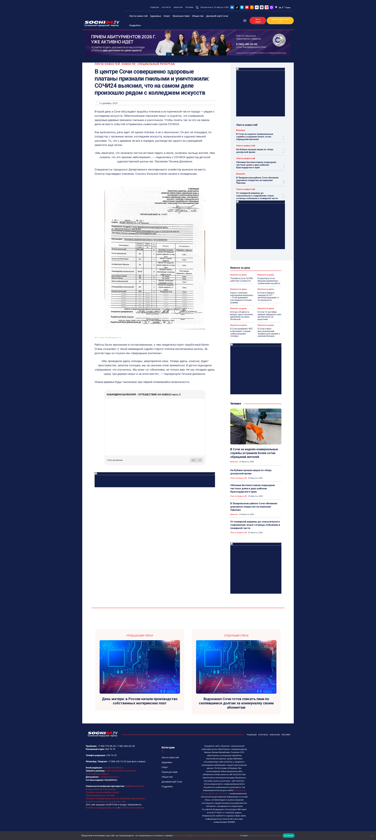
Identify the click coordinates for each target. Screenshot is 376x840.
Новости (129, 64)
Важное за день (238, 275)
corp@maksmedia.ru (109, 777)
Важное (240, 130)
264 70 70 (110, 749)
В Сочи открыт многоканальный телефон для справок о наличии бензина (269, 332)
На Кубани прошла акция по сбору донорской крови (254, 150)
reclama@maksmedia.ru (97, 773)
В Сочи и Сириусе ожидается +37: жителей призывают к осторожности (268, 296)
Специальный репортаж (156, 64)
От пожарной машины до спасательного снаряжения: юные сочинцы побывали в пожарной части (257, 196)
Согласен (288, 835)
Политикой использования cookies (264, 835)
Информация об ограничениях (101, 789)
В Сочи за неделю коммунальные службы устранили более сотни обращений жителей (254, 137)
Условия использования (132, 807)
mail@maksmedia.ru (134, 786)
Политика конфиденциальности (101, 807)
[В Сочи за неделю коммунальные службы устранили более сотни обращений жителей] (255, 426)
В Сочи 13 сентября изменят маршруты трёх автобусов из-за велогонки (269, 315)
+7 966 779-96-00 (107, 746)
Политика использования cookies (102, 792)
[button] (197, 7)
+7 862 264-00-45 (125, 746)
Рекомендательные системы (100, 795)
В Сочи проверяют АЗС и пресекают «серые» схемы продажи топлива (241, 332)
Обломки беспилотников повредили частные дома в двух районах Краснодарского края (256, 165)
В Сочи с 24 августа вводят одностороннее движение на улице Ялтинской (241, 315)
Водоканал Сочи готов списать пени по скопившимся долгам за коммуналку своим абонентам (236, 703)
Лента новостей (107, 64)
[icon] (232, 7)
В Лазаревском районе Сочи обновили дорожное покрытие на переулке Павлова (257, 180)
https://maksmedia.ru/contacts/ (121, 770)
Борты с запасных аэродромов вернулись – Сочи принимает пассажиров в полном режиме (241, 298)
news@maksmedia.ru (113, 767)
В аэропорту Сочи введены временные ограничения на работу (269, 281)
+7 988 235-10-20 (117, 761)
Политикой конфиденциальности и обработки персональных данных (206, 835)
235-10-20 (111, 755)
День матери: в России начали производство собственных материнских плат (140, 701)
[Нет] (372, 835)
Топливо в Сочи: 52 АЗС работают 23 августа (241, 279)
